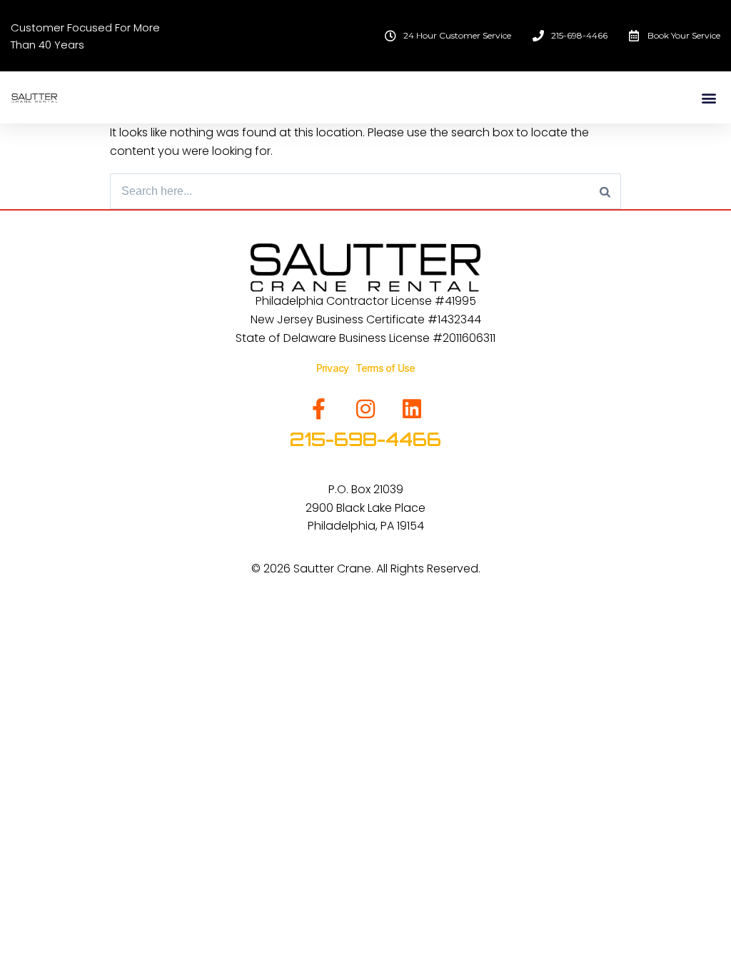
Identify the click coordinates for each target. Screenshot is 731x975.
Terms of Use (385, 368)
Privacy (336, 368)
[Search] (605, 191)
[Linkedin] (411, 409)
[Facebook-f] (319, 409)
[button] (708, 97)
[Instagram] (365, 409)
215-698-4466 (365, 439)
